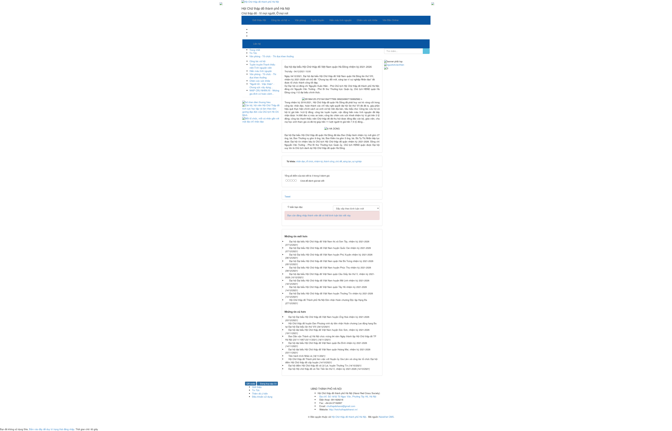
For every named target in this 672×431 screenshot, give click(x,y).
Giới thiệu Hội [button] (259, 20)
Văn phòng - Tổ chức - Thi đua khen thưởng (263, 75)
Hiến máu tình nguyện (261, 71)
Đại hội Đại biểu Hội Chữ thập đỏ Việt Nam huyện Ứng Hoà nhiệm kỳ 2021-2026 (328, 316)
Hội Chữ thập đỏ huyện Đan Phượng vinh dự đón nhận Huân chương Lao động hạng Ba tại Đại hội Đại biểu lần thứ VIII (330, 325)
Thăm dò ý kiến (260, 393)
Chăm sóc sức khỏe (260, 80)
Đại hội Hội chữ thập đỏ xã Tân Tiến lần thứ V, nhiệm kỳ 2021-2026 (322, 368)
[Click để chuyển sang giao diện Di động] (249, 422)
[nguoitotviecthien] (394, 64)
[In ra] (371, 71)
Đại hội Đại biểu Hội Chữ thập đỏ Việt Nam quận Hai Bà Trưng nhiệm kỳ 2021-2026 (331, 261)
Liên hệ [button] (257, 43)
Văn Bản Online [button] (390, 20)
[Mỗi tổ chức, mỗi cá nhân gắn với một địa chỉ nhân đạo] (261, 119)
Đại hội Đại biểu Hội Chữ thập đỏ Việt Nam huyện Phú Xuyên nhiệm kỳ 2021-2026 (330, 254)
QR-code (250, 383)
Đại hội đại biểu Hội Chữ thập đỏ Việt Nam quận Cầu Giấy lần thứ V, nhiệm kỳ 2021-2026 (330, 275)
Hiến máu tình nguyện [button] (340, 20)
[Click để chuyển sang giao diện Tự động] (243, 422)
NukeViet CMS (386, 416)
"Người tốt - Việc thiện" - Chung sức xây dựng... (262, 85)
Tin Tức (256, 390)
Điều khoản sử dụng (262, 396)
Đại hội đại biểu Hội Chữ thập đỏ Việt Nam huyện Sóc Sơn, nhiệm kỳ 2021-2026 (328, 329)
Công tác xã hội (257, 61)
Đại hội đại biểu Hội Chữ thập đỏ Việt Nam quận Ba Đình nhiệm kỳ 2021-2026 (327, 343)
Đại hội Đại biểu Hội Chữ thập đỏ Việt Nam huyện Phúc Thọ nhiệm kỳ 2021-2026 (330, 267)
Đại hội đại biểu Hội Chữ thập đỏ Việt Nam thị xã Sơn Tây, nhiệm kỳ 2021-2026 (329, 241)
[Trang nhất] (245, 20)
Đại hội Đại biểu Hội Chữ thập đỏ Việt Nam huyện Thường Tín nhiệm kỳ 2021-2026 (331, 293)
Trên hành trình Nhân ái (300, 356)
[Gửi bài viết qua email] (366, 71)
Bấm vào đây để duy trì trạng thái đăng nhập (51, 429)
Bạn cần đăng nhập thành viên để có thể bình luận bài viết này (319, 215)
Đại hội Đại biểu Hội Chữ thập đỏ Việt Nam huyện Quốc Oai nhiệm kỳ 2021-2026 (330, 248)
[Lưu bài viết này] (377, 71)
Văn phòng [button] (300, 20)
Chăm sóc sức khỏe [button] (367, 20)
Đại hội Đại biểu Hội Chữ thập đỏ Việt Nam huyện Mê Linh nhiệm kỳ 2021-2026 (329, 280)
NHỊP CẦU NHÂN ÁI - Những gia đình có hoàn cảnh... (264, 92)
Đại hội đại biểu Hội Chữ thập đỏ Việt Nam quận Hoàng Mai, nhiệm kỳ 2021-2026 (329, 349)
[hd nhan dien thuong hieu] (256, 101)
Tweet (287, 196)
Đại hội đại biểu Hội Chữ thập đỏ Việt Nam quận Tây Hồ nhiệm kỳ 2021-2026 (328, 287)
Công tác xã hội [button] (279, 20)
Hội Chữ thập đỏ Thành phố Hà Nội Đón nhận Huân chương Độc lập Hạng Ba (328, 300)
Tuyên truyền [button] (317, 20)
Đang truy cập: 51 (268, 383)
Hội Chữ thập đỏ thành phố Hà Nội (348, 416)
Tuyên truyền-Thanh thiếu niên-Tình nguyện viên (262, 66)
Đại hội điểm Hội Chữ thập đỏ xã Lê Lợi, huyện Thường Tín (318, 365)
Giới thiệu (257, 387)
